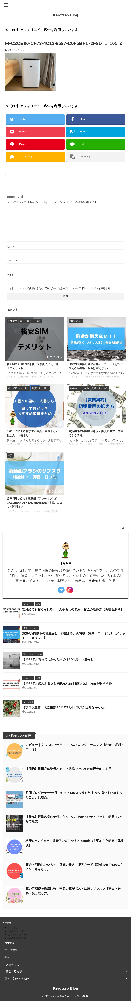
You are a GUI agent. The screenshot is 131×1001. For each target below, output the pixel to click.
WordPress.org (17, 938)
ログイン (13, 927)
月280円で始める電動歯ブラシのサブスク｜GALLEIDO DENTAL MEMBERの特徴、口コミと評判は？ (34, 502)
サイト (10, 274)
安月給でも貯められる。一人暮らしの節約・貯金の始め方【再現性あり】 (72, 609)
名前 (11, 246)
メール (12, 260)
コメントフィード (19, 934)
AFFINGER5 (83, 996)
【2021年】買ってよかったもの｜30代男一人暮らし (58, 659)
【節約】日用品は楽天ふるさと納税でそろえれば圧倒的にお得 (69, 768)
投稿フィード (16, 931)
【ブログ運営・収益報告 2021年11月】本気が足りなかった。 (64, 707)
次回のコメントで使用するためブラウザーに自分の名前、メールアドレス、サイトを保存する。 (61, 288)
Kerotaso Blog (65, 15)
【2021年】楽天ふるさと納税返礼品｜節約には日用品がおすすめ (67, 683)
